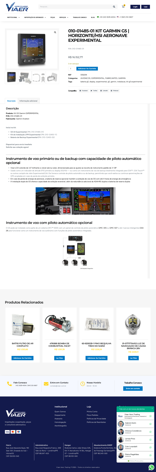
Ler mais (59, 358)
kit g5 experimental (134, 82)
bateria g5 (85, 82)
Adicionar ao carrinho (87, 69)
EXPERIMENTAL (97, 78)
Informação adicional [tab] (28, 101)
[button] (55, 32)
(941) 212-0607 (32, 385)
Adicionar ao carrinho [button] (22, 358)
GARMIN (122, 78)
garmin (113, 82)
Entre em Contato (59, 382)
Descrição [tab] (11, 101)
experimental (101, 82)
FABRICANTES (111, 78)
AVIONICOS (85, 78)
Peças (52, 17)
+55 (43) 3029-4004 (107, 17)
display (92, 82)
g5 (109, 82)
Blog (93, 17)
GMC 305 (103, 228)
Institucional (12, 17)
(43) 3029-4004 (21, 385)
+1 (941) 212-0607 (126, 17)
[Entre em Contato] (46, 384)
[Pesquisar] (114, 6)
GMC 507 (114, 228)
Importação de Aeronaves (33, 17)
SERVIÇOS (62, 17)
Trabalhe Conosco (80, 17)
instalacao (121, 82)
